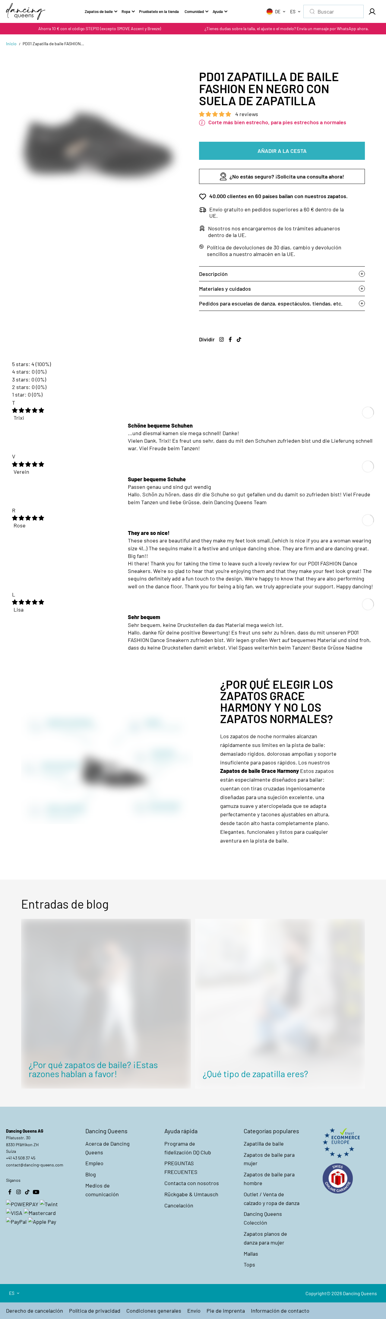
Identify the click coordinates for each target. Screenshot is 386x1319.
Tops (249, 1264)
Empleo (94, 1163)
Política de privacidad (94, 1310)
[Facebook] (230, 339)
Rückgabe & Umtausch (191, 1194)
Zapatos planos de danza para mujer (265, 1238)
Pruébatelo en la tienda (159, 11)
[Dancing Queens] (25, 11)
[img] (28, 410)
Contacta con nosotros (191, 1183)
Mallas (251, 1253)
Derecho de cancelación (34, 1310)
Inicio (11, 43)
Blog (90, 1174)
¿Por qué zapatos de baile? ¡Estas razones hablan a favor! (93, 1069)
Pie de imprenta (226, 1310)
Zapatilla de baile (264, 1143)
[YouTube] (36, 1192)
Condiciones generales (153, 1310)
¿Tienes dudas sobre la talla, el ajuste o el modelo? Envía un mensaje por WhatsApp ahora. (286, 28)
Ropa (126, 11)
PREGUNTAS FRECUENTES (181, 1167)
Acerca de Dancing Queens (107, 1148)
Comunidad (194, 11)
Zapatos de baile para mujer (269, 1159)
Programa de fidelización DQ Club (187, 1148)
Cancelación (178, 1205)
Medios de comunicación (102, 1189)
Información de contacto (280, 1310)
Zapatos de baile (99, 11)
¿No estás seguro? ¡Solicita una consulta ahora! (286, 176)
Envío (194, 1310)
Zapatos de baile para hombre (269, 1178)
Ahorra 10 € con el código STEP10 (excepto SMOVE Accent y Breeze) (99, 28)
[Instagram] (221, 339)
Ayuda (218, 11)
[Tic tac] (238, 339)
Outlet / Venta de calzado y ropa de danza (271, 1198)
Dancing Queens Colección (263, 1218)
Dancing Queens (360, 1293)
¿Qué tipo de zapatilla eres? (255, 1073)
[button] (215, 114)
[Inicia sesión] (371, 11)
